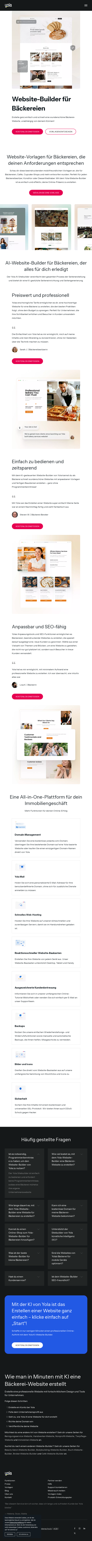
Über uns (9, 1494)
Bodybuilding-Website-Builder (51, 1450)
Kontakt (8, 1497)
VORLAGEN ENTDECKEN (60, 131)
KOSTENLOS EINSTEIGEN (27, 131)
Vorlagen (9, 1487)
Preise (7, 1484)
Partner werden (55, 1480)
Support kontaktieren (57, 1487)
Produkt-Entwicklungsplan (60, 1497)
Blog (7, 1490)
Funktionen (10, 1480)
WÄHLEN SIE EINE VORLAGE (46, 192)
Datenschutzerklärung (17, 1522)
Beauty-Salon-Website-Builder (20, 1450)
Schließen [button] (10, 1534)
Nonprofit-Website (64, 1436)
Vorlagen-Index (55, 1494)
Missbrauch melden (56, 1490)
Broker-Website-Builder (25, 1453)
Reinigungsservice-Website (18, 1436)
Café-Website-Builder (53, 1453)
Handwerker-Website (43, 1436)
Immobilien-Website (28, 1440)
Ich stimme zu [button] (23, 1534)
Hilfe (50, 1484)
